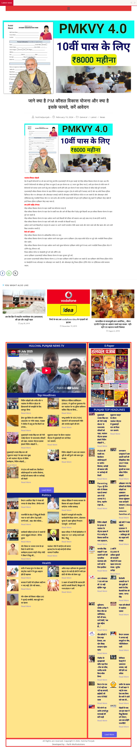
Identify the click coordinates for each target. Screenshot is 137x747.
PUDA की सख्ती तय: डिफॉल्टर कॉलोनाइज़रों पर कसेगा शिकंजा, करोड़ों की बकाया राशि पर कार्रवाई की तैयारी (32, 474)
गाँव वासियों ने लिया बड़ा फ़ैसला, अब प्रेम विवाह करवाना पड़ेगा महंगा (102, 642)
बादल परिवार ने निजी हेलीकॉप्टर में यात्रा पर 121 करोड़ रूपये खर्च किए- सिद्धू (74, 535)
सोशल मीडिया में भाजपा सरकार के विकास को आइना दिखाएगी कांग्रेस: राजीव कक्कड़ (73, 503)
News (102, 117)
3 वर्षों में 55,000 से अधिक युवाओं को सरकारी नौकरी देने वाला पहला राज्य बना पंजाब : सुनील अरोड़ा (115, 559)
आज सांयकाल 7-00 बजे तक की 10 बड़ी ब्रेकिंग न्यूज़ (102, 583)
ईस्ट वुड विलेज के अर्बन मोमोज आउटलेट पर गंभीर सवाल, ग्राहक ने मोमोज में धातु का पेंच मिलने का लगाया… (33, 422)
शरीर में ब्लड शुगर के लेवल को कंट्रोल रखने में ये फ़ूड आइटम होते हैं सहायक (32, 571)
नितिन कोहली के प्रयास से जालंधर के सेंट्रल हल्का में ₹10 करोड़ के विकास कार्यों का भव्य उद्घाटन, (102, 531)
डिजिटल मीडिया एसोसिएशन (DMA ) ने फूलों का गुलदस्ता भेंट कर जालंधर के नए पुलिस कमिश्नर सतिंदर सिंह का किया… (74, 405)
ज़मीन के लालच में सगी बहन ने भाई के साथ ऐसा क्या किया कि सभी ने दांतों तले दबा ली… (124, 692)
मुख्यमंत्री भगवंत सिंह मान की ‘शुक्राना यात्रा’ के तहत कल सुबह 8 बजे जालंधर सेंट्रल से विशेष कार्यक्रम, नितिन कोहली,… (19, 457)
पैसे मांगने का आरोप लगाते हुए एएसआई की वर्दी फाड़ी (102, 712)
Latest (94, 117)
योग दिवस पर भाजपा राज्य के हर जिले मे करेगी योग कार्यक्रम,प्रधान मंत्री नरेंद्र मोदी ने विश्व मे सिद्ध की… (33, 551)
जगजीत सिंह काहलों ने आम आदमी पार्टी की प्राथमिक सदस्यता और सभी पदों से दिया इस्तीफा (102, 557)
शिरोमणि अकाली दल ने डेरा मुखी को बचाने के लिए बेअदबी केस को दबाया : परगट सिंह (124, 587)
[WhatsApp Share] (9, 273)
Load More (46, 490)
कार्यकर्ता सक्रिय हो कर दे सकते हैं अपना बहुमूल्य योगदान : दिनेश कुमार (33, 535)
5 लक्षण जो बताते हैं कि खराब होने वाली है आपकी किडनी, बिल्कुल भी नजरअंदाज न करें (73, 585)
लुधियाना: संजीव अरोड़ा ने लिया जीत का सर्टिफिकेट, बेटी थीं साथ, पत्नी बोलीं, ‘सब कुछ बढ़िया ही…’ (102, 615)
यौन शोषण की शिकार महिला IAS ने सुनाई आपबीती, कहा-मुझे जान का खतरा (32, 599)
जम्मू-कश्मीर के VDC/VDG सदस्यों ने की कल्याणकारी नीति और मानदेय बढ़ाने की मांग (72, 420)
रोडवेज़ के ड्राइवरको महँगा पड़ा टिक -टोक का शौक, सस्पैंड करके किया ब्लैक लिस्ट (102, 667)
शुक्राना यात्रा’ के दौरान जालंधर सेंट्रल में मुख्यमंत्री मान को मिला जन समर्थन (59, 438)
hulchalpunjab (42, 117)
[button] (68, 8)
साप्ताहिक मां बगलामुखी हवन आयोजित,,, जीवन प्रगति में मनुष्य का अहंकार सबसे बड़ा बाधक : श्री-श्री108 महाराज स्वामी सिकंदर (113, 324)
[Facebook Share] (2, 273)
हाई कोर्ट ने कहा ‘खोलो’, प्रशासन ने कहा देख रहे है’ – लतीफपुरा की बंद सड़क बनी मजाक (124, 531)
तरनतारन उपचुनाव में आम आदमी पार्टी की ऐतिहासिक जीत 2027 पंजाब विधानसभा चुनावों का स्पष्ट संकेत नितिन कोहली (124, 463)
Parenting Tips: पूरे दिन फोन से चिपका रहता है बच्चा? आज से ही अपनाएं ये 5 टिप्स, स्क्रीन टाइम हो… (102, 494)
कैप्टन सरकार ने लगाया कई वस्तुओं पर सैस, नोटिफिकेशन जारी (124, 640)
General (83, 117)
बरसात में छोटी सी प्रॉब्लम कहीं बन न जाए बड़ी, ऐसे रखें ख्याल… (33, 584)
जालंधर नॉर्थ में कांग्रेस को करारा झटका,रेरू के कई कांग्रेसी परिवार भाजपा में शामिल (59, 549)
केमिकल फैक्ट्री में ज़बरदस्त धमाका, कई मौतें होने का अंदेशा (123, 666)
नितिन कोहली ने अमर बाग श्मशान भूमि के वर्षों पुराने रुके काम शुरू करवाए (73, 455)
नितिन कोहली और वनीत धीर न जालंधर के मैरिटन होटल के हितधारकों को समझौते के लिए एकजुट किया (32, 405)
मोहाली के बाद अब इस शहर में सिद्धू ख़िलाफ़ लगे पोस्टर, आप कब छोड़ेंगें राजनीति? (124, 715)
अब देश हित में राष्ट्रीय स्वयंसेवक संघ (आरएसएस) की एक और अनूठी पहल (24, 318)
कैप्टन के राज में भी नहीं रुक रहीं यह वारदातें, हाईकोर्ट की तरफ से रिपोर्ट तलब (102, 692)
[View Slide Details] (109, 377)
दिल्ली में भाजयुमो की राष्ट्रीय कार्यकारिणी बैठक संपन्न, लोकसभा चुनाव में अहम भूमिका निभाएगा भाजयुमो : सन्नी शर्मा (73, 519)
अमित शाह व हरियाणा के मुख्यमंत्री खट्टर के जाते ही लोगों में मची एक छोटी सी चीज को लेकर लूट (73, 571)
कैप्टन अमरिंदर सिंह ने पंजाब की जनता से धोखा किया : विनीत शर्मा (32, 502)
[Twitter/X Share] (15, 273)
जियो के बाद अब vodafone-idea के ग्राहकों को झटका (68, 321)
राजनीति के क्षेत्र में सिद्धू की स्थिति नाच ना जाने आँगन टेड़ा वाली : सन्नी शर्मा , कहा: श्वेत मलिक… (33, 517)
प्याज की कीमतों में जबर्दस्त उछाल (124, 607)
